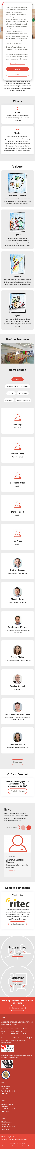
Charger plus (17, 762)
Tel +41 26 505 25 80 (8, 1127)
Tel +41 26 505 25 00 (8, 1091)
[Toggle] (32, 4)
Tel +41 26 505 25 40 (8, 1109)
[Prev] (23, 827)
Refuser (17, 74)
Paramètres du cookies (17, 64)
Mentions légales (6, 1137)
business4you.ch (27, 1146)
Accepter (17, 69)
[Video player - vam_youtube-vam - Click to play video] (17, 353)
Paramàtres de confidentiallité (17, 1139)
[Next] (28, 827)
